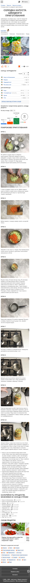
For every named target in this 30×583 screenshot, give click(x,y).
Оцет (25, 559)
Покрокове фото (20, 33)
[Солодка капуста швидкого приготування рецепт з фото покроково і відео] (15, 46)
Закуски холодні (6, 557)
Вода (10, 562)
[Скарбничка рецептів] (19, 2)
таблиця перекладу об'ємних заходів (11, 101)
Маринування (11, 552)
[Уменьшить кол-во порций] (28, 75)
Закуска (5, 547)
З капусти (22, 557)
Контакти (15, 574)
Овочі (10, 547)
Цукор (4, 559)
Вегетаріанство (5, 555)
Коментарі (12, 33)
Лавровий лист (11, 559)
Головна (15, 568)
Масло (4, 562)
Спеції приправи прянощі (8, 550)
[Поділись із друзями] (28, 571)
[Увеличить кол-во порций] (28, 73)
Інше (4, 552)
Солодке (17, 547)
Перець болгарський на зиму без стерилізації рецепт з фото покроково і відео (12, 539)
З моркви (15, 557)
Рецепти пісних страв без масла (19, 555)
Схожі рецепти (4, 33)
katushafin (3, 30)
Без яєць (19, 552)
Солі (19, 559)
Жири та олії (20, 550)
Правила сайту (15, 571)
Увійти (26, 1)
